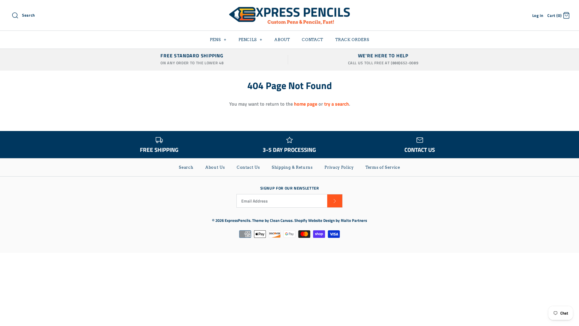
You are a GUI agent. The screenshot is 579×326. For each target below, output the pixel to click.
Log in (537, 15)
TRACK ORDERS (352, 39)
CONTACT (312, 39)
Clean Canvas (281, 220)
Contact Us (248, 167)
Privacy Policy (338, 167)
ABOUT (282, 39)
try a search (336, 103)
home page (305, 103)
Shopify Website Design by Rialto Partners (330, 220)
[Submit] (334, 200)
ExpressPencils (237, 220)
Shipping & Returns (292, 167)
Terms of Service (382, 167)
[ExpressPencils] (289, 9)
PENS (218, 39)
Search (186, 167)
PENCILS (251, 39)
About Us (215, 167)
